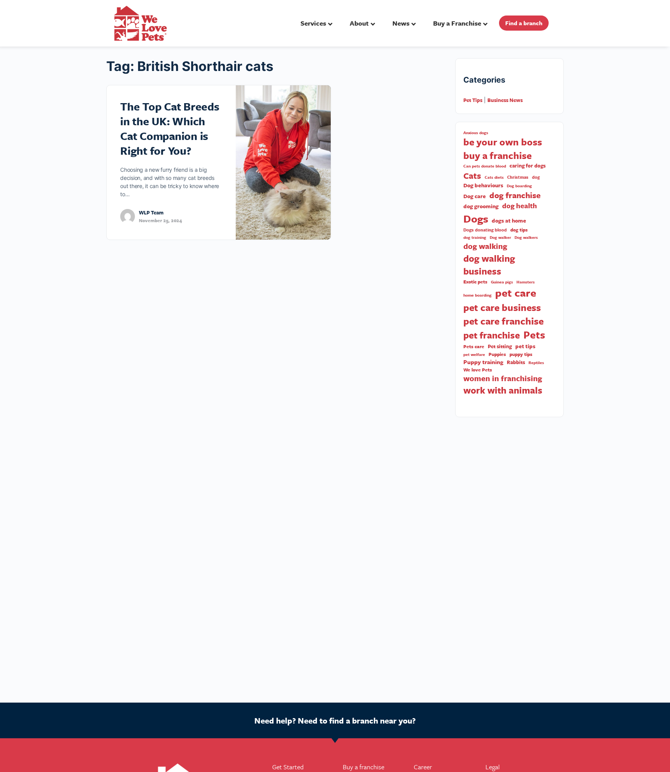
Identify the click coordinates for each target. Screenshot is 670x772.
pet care (515, 292)
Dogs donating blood (485, 230)
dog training (474, 237)
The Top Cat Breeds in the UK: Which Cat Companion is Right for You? (169, 128)
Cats (472, 175)
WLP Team (151, 212)
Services (313, 23)
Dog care (474, 196)
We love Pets (477, 369)
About (359, 23)
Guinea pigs (502, 282)
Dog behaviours (483, 185)
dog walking (485, 246)
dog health (519, 206)
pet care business (502, 307)
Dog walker (500, 237)
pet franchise (491, 335)
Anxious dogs (475, 132)
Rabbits (516, 362)
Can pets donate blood (484, 166)
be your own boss (502, 142)
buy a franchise (497, 155)
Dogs (475, 218)
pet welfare (474, 354)
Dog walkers (526, 237)
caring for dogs (527, 165)
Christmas (517, 177)
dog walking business (489, 265)
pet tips (525, 346)
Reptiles (536, 362)
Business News (505, 100)
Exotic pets (475, 281)
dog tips (519, 229)
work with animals (502, 390)
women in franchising (502, 378)
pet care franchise (503, 321)
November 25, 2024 (160, 220)
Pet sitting (500, 346)
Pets (534, 335)
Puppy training (483, 362)
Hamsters (525, 282)
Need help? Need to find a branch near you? (335, 720)
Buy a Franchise (457, 23)
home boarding (477, 295)
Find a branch (523, 23)
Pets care (473, 346)
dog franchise (514, 195)
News (400, 23)
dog (536, 177)
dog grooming (481, 206)
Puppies (497, 354)
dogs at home (509, 221)
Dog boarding (519, 185)
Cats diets (494, 177)
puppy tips (520, 354)
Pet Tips (472, 100)
